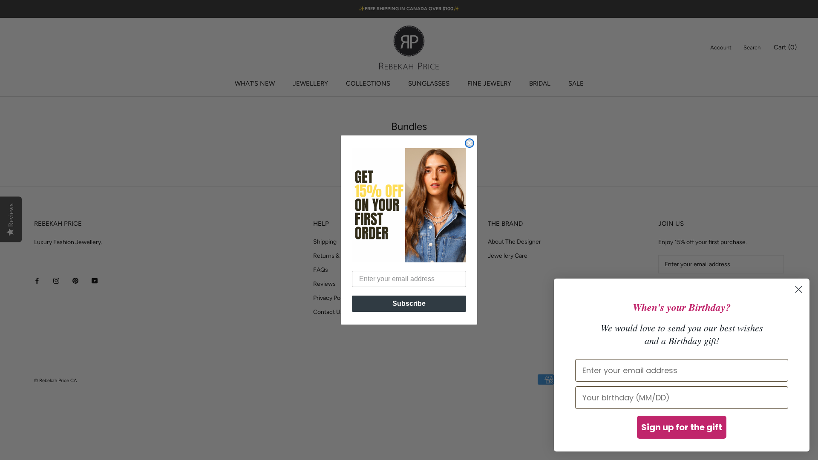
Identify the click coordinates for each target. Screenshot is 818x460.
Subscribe (409, 303)
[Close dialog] (469, 143)
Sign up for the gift (681, 427)
